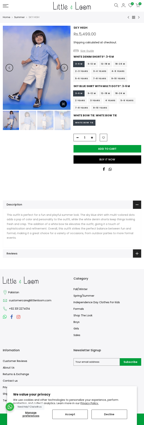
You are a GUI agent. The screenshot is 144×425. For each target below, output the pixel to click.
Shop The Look (83, 315)
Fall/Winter (81, 289)
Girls (76, 328)
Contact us (10, 381)
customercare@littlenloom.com (30, 300)
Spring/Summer (84, 296)
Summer (19, 17)
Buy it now (107, 159)
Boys (77, 322)
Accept (70, 414)
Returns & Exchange (16, 374)
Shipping (79, 42)
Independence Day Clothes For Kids (97, 302)
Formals (79, 309)
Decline (109, 414)
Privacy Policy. (89, 403)
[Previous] (9, 67)
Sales (77, 335)
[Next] (64, 67)
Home (6, 17)
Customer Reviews (15, 361)
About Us (8, 367)
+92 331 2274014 (19, 309)
